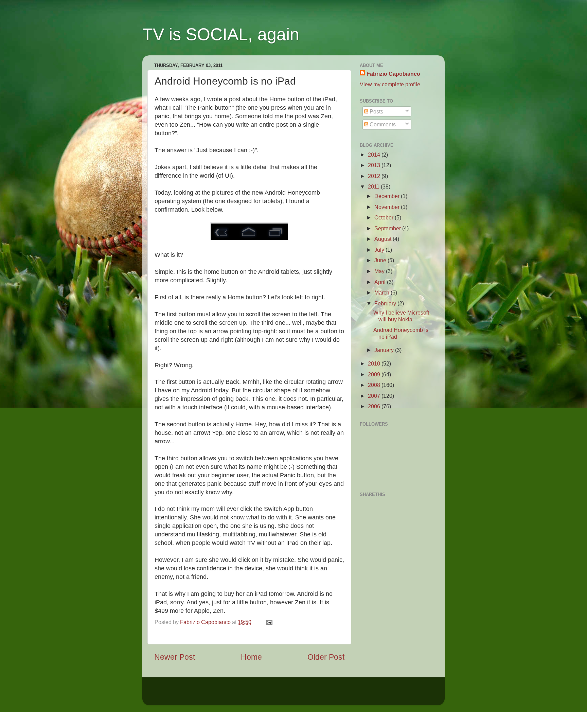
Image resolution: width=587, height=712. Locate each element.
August (383, 239)
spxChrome (289, 695)
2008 (374, 385)
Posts (375, 111)
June (381, 260)
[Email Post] (268, 622)
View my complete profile (390, 84)
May (380, 271)
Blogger (345, 695)
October (384, 217)
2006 (374, 406)
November (387, 207)
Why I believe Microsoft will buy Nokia (401, 315)
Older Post (325, 657)
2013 (374, 165)
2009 (374, 374)
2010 (374, 363)
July (380, 250)
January (384, 350)
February (385, 303)
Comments (382, 124)
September (388, 228)
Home (251, 657)
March (382, 292)
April (380, 282)
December (387, 196)
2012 (374, 176)
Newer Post (174, 657)
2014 (374, 155)
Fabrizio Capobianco (206, 622)
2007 (374, 396)
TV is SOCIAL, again (220, 34)
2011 (374, 186)
